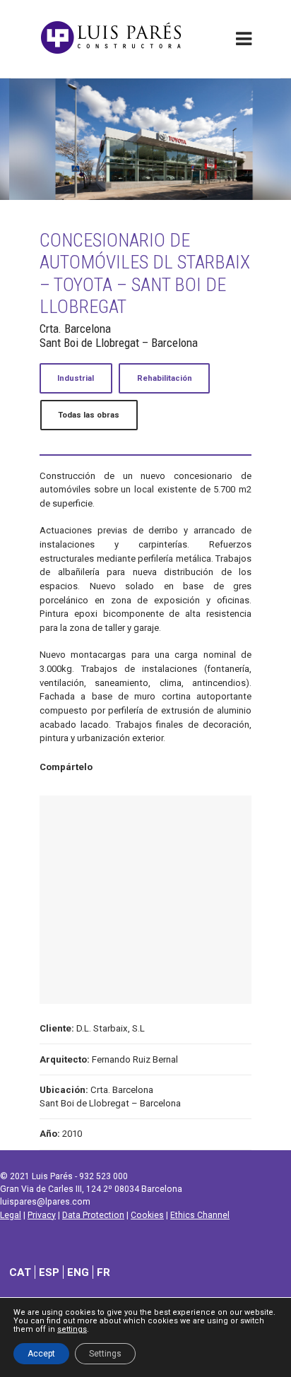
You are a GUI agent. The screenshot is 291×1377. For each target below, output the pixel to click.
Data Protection (93, 1215)
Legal (10, 1215)
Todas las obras (88, 415)
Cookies (147, 1215)
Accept (41, 1354)
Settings (105, 1354)
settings (72, 1329)
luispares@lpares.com (45, 1202)
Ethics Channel (200, 1215)
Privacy (42, 1215)
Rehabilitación (164, 378)
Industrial (75, 378)
